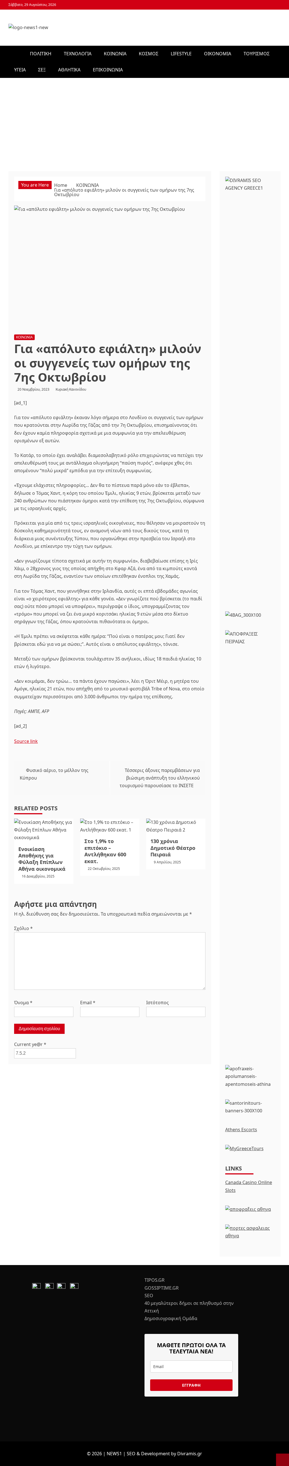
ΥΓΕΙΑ (20, 70)
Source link (26, 741)
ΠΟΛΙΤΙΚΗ (40, 54)
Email (87, 1002)
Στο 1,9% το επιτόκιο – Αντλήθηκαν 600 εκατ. (105, 851)
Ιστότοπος (157, 1002)
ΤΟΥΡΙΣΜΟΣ (257, 54)
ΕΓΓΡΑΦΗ (191, 1385)
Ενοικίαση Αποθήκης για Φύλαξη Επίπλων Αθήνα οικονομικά (41, 859)
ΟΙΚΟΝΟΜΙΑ (217, 54)
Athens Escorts (241, 1129)
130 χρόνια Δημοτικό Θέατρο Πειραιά (172, 848)
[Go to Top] (282, 1460)
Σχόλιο (23, 928)
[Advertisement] (144, 120)
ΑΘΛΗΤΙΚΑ (69, 70)
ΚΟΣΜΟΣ (148, 54)
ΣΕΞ (42, 70)
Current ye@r (30, 1044)
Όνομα (23, 1002)
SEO (148, 1295)
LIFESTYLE (181, 54)
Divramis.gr (189, 1453)
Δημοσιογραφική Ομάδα (170, 1318)
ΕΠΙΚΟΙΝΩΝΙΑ (108, 70)
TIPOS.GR (154, 1280)
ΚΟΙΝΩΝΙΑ (115, 54)
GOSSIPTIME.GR (161, 1288)
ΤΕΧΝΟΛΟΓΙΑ (77, 54)
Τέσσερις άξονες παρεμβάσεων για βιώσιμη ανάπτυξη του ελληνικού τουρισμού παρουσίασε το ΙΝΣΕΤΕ (160, 778)
